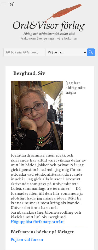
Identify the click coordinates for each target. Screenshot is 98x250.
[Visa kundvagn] (12, 4)
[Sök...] (91, 52)
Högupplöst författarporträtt (37, 222)
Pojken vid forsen (27, 239)
